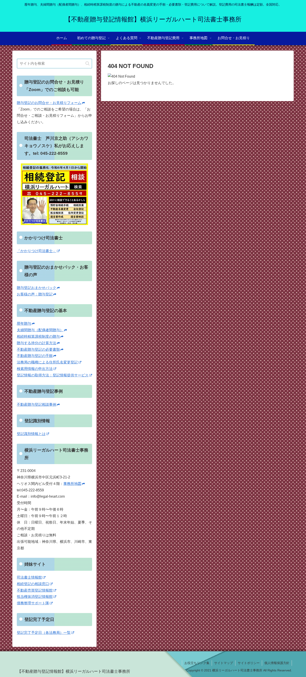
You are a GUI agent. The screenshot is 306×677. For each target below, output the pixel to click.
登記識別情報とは (31, 434)
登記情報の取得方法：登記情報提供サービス (52, 375)
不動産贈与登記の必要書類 (38, 349)
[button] (87, 63)
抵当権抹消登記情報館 (35, 596)
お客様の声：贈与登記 (35, 294)
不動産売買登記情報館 (35, 590)
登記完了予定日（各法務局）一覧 (44, 633)
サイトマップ (223, 663)
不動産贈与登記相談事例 (36, 404)
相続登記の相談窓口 (33, 584)
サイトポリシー (249, 663)
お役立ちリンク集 (196, 663)
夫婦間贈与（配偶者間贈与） (40, 330)
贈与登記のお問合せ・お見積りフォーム (49, 103)
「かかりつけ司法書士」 (36, 251)
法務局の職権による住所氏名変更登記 (47, 362)
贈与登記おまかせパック (36, 288)
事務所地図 (72, 484)
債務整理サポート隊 (33, 603)
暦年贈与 (24, 323)
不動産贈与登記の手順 (35, 356)
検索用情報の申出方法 (35, 369)
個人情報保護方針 (276, 663)
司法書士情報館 (29, 577)
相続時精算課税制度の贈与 (38, 336)
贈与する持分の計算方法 (36, 343)
